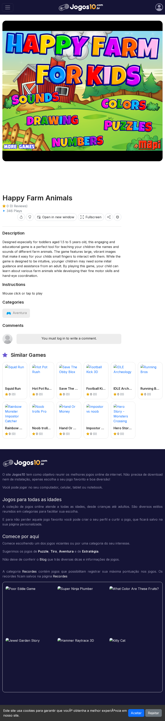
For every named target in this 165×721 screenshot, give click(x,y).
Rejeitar (153, 713)
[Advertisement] (82, 174)
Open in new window (58, 217)
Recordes (29, 571)
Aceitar (136, 713)
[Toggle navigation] (7, 7)
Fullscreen (93, 217)
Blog (43, 559)
